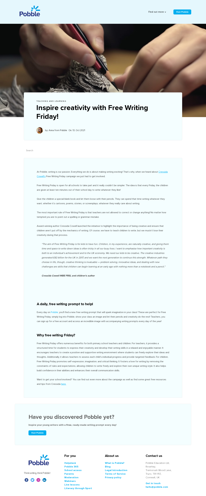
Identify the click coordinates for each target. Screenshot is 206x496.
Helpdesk (70, 463)
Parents (69, 473)
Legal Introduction (116, 470)
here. (63, 384)
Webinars (70, 481)
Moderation (71, 477)
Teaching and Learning (51, 101)
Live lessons (72, 484)
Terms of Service (115, 473)
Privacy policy (113, 477)
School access (73, 470)
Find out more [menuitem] (156, 12)
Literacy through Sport (78, 488)
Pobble (54, 312)
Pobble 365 (71, 466)
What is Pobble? (115, 463)
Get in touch (153, 483)
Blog (108, 466)
